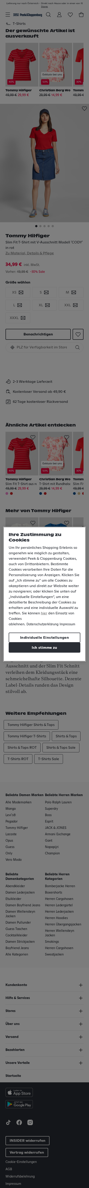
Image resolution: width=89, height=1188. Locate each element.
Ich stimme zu (44, 647)
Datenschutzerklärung (42, 624)
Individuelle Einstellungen (44, 637)
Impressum (67, 624)
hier (44, 613)
